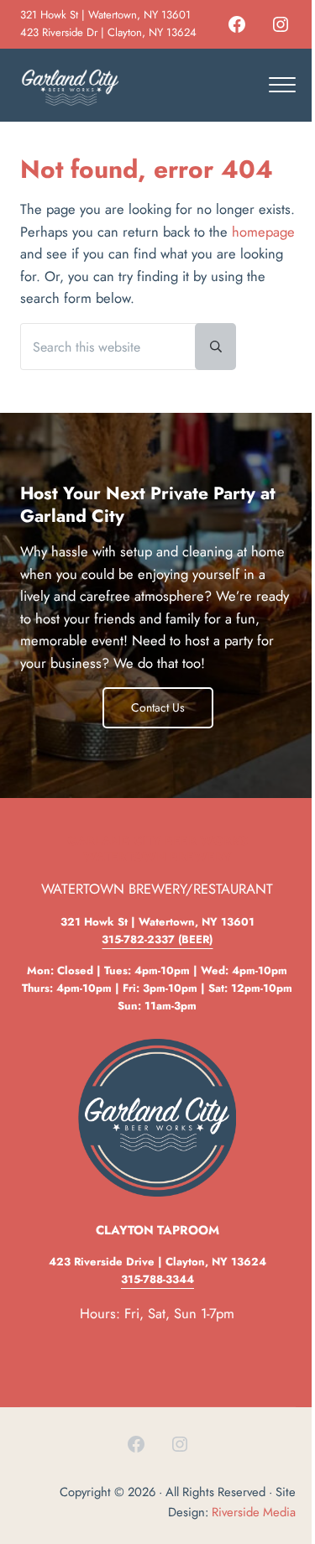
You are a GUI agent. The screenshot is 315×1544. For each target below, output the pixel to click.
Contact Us (158, 707)
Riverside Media (254, 1512)
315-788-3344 (157, 1279)
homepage (263, 232)
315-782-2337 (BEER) (157, 939)
